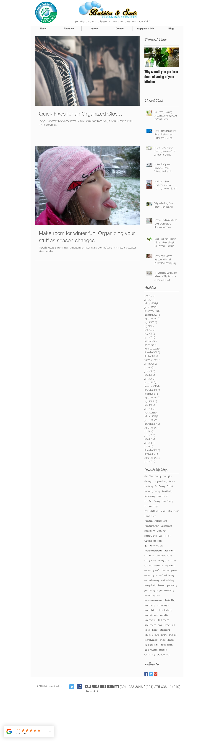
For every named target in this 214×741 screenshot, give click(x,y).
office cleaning (165, 629)
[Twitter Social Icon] (71, 686)
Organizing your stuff (151, 525)
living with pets (169, 624)
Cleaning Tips (167, 476)
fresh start (161, 585)
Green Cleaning (167, 491)
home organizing (150, 619)
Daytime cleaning (161, 481)
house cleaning (163, 619)
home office (164, 615)
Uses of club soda (165, 535)
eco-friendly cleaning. (151, 580)
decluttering (158, 565)
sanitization (163, 649)
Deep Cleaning (160, 486)
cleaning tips (162, 560)
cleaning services (150, 560)
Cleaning (158, 476)
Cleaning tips (149, 481)
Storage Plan (161, 530)
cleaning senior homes (164, 555)
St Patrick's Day (149, 530)
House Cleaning (167, 501)
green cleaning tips (151, 590)
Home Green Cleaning (152, 501)
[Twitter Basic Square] (151, 674)
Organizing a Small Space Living (155, 520)
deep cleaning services (169, 570)
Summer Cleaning (150, 535)
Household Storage (151, 506)
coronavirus (148, 565)
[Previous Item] (149, 57)
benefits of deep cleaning (153, 550)
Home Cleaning (162, 496)
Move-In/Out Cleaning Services (155, 510)
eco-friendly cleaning (166, 575)
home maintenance (151, 615)
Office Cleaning (173, 510)
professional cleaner (167, 639)
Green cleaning (149, 496)
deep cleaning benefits (152, 570)
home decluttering (150, 610)
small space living (163, 654)
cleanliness (172, 560)
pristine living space (151, 639)
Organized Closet (150, 515)
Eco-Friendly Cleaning (152, 491)
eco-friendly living (167, 580)
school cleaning (149, 654)
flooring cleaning (150, 585)
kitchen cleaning (150, 624)
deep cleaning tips (150, 575)
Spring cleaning (166, 525)
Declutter (172, 481)
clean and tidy (149, 555)
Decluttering (148, 486)
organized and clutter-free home (155, 634)
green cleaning (172, 585)
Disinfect (170, 486)
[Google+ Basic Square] (155, 674)
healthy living (170, 600)
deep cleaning (169, 565)
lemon (160, 624)
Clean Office (148, 476)
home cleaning (149, 604)
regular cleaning (166, 644)
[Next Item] (173, 57)
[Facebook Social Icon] (79, 686)
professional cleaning (151, 644)
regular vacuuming (150, 649)
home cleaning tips (163, 604)
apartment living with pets (153, 545)
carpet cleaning (169, 550)
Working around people (153, 540)
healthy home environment (153, 600)
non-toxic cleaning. (151, 629)
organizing (172, 634)
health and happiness (151, 595)
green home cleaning (166, 590)
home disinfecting (165, 610)
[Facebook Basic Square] (146, 674)
